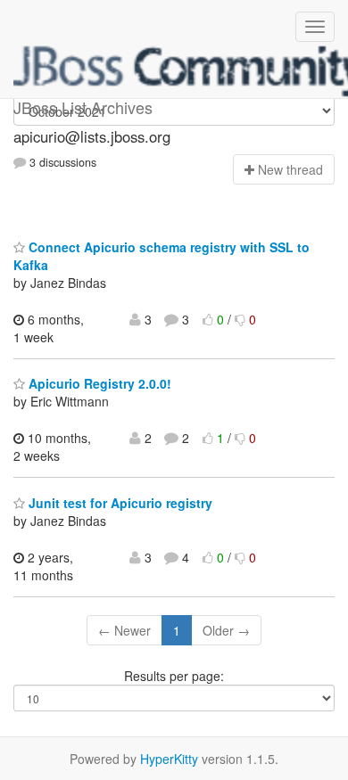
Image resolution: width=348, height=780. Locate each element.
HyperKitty (169, 759)
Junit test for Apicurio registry (118, 503)
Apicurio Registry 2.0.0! (98, 383)
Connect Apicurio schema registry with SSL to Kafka (161, 256)
